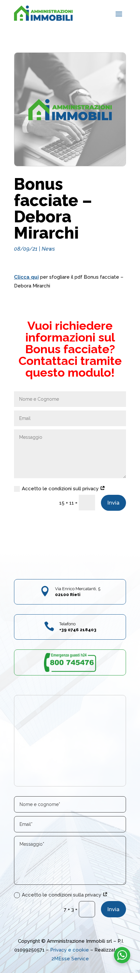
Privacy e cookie (69, 950)
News (48, 249)
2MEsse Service (70, 959)
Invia (113, 502)
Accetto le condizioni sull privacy (61, 489)
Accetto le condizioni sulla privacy (62, 895)
